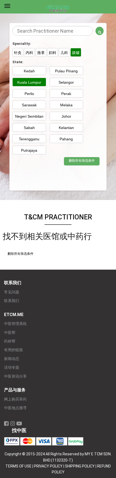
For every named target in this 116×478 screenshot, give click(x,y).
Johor (66, 116)
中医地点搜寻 (15, 408)
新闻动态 (11, 359)
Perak (66, 93)
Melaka (66, 105)
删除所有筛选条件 (82, 160)
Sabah (29, 128)
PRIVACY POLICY (48, 466)
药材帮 (9, 341)
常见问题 (11, 292)
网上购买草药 (15, 399)
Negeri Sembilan (29, 116)
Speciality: (21, 44)
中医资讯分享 (15, 376)
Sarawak (29, 105)
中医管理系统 (15, 323)
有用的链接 (13, 350)
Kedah (29, 71)
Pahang (66, 139)
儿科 (64, 52)
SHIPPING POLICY (80, 466)
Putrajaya (29, 150)
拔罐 (76, 52)
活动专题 (11, 367)
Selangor (66, 82)
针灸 (18, 52)
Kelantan (66, 128)
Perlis (29, 93)
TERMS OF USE (18, 466)
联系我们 (11, 301)
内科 (29, 52)
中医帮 (9, 332)
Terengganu (29, 139)
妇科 (52, 52)
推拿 (41, 52)
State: (17, 62)
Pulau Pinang (66, 71)
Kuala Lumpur (29, 82)
